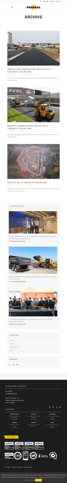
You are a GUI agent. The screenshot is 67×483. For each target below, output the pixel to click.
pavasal (11, 185)
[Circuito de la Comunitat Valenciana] (33, 161)
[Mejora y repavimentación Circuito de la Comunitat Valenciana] (33, 48)
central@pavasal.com (11, 393)
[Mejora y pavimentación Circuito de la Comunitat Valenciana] (33, 104)
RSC (11, 350)
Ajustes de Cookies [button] (29, 480)
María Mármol (12, 74)
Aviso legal (7, 467)
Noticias (12, 344)
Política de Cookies (60, 477)
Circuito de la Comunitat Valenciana (27, 182)
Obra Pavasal (14, 347)
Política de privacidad (16, 467)
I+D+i (11, 340)
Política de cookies (28, 467)
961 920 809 (8, 391)
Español (58, 1)
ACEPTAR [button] (38, 480)
